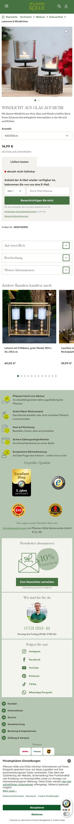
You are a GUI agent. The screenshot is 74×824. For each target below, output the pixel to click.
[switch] (66, 814)
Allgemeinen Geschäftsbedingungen (20, 211)
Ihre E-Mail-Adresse (41, 190)
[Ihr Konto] (65, 6)
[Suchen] (59, 6)
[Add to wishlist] (50, 295)
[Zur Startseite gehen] (37, 6)
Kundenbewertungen (14, 528)
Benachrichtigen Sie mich (37, 200)
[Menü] (6, 6)
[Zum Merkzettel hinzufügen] (66, 31)
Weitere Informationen (19, 270)
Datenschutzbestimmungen (16, 216)
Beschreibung (13, 257)
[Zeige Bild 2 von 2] (39, 100)
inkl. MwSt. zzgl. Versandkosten (16, 151)
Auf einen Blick (14, 245)
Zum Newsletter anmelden (37, 582)
